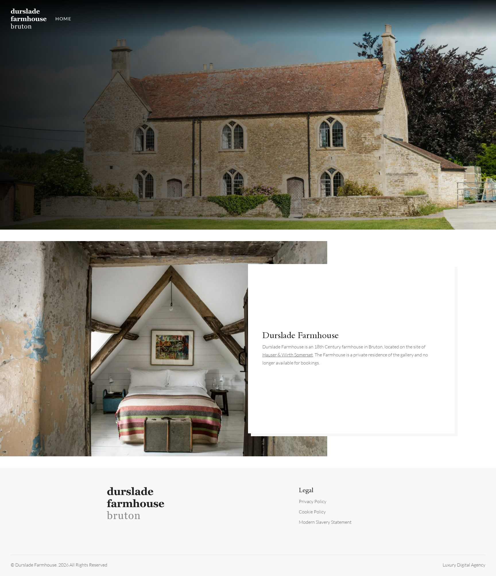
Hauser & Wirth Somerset (287, 354)
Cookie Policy (312, 511)
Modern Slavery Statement (325, 522)
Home (63, 18)
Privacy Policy (312, 501)
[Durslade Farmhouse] (29, 18)
